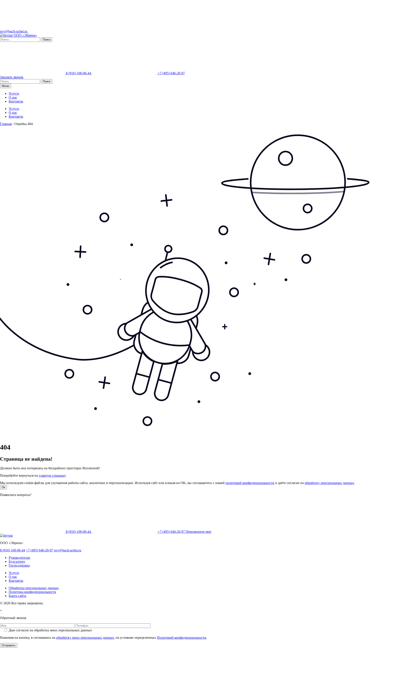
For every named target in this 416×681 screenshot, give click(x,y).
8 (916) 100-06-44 (78, 73)
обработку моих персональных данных (85, 637)
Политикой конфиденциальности (181, 637)
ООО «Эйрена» (25, 35)
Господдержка (19, 565)
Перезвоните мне (198, 531)
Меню (5, 86)
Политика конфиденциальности (32, 592)
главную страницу (52, 475)
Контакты (16, 101)
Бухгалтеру (17, 561)
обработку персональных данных (329, 483)
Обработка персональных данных (34, 588)
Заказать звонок (11, 77)
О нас (13, 97)
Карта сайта (17, 596)
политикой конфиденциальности (250, 483)
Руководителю (19, 557)
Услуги (14, 93)
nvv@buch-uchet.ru (14, 31)
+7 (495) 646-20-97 (171, 73)
